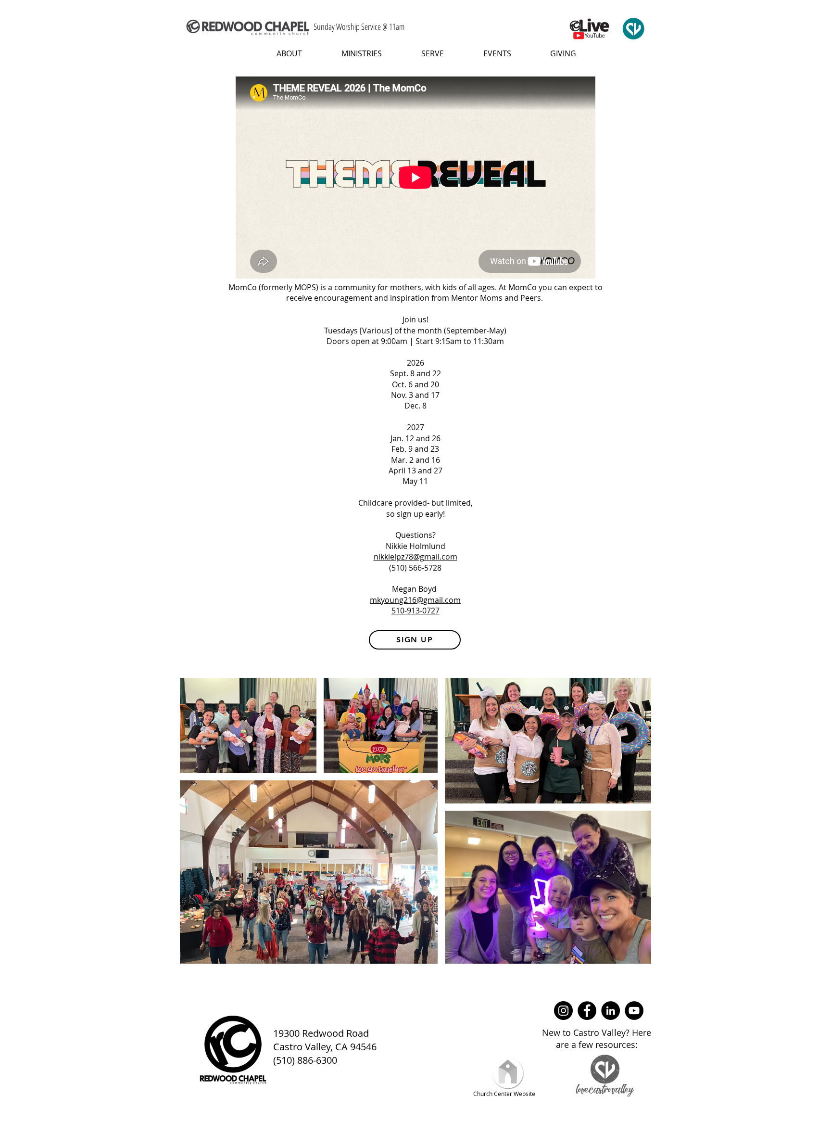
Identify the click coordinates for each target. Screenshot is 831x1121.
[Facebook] (587, 1010)
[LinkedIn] (610, 1010)
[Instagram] (563, 1010)
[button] (281, 53)
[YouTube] (634, 1010)
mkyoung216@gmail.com (415, 600)
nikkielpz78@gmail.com (415, 556)
